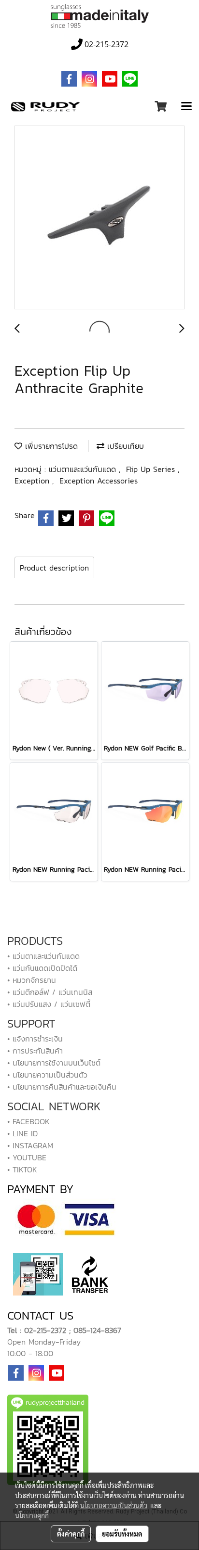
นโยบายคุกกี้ (32, 1515)
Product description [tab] (54, 567)
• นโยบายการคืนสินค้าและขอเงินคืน (61, 1087)
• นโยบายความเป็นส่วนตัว (47, 1074)
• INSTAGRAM (30, 1145)
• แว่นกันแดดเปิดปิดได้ (42, 968)
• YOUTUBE (26, 1157)
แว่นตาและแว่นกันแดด (84, 469)
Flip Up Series (152, 469)
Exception (33, 480)
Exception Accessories (98, 480)
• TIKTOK (22, 1169)
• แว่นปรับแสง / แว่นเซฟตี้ (48, 1004)
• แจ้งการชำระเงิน (35, 1038)
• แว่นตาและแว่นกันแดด (43, 956)
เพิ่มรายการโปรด (50, 446)
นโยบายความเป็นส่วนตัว (113, 1505)
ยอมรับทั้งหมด (122, 1533)
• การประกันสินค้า (35, 1050)
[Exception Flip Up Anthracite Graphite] (99, 218)
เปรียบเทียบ (124, 446)
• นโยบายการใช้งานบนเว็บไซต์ (53, 1062)
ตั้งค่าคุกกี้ (71, 1533)
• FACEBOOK (28, 1121)
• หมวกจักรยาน (31, 980)
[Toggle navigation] (186, 106)
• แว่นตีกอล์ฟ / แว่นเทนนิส (49, 992)
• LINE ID (22, 1133)
